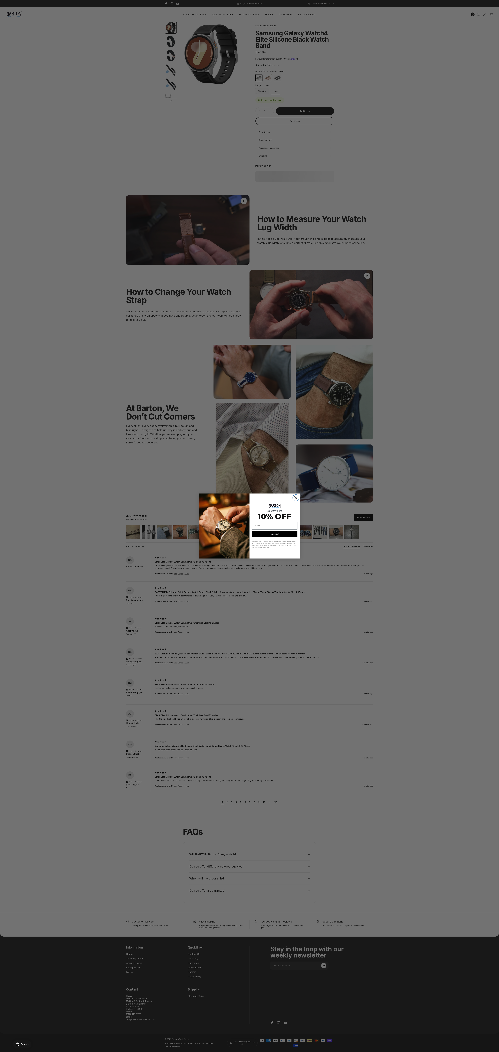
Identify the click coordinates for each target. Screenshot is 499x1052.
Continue (275, 534)
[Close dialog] (296, 498)
